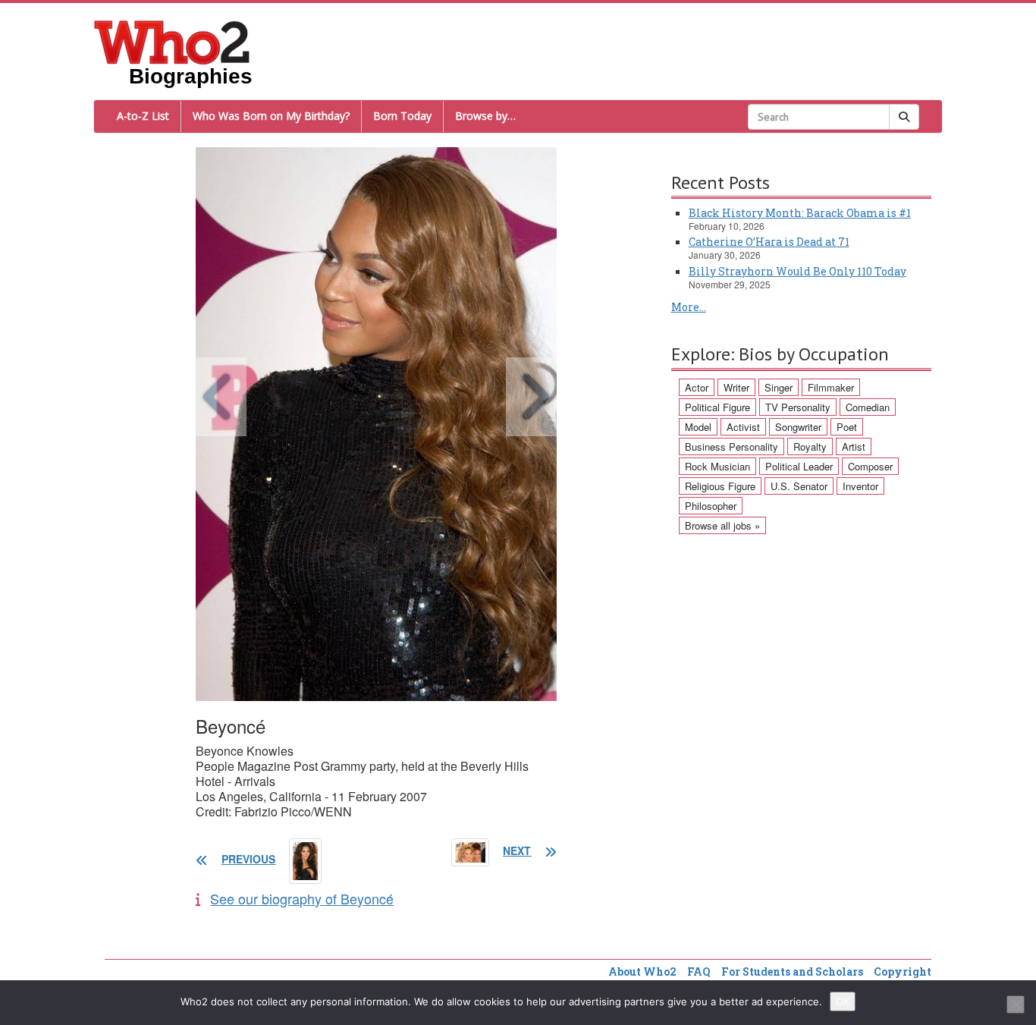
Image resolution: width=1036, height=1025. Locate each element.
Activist (743, 427)
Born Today (402, 115)
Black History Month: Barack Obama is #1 (800, 213)
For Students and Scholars (792, 971)
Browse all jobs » (722, 525)
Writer (736, 387)
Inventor (860, 486)
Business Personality (731, 446)
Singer (778, 387)
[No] (1015, 1004)
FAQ (699, 971)
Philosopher (710, 505)
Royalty (810, 446)
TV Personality (797, 407)
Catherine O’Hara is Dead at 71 (769, 241)
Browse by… (485, 115)
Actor (696, 387)
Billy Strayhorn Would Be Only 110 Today (797, 271)
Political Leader (799, 466)
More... (688, 307)
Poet (847, 427)
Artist (853, 446)
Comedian (868, 407)
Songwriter (798, 427)
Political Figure (717, 407)
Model (698, 427)
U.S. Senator (799, 486)
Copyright (902, 971)
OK (842, 1001)
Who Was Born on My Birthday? (271, 115)
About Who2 (642, 971)
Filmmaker (831, 387)
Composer (870, 466)
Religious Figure (720, 486)
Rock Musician (717, 466)
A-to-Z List (143, 115)
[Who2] (172, 41)
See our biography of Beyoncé (302, 898)
